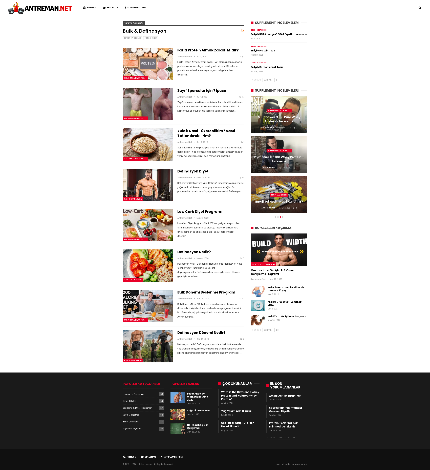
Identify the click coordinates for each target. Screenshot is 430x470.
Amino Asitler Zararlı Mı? (285, 396)
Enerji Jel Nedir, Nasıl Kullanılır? (279, 201)
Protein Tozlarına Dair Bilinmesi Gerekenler (283, 424)
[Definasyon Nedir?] (148, 265)
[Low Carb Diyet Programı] (148, 225)
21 (243, 96)
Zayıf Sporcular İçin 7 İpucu (201, 90)
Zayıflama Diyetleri (132, 428)
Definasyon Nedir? (194, 251)
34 (242, 177)
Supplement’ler (136, 7)
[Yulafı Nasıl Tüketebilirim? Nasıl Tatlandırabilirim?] (148, 144)
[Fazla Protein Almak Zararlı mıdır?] (148, 64)
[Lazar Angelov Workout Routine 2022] (177, 397)
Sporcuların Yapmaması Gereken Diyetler (285, 409)
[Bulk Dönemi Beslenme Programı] (148, 306)
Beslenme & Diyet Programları (136, 78)
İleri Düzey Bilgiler (132, 38)
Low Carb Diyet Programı (199, 211)
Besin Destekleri (259, 30)
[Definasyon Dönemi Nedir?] (148, 346)
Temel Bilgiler (151, 38)
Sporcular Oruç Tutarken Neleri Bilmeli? (237, 424)
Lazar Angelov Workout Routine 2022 (197, 396)
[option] (279, 156)
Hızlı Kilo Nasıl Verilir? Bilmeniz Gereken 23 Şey (286, 289)
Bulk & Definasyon (133, 199)
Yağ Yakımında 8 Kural (236, 411)
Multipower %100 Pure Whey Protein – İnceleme (279, 119)
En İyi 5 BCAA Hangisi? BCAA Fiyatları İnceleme (279, 34)
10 (243, 298)
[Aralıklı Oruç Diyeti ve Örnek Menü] (258, 305)
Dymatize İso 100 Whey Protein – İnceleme (279, 159)
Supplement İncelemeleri (280, 110)
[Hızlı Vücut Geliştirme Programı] (258, 320)
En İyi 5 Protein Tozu (263, 50)
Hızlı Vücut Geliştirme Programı (287, 316)
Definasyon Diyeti (193, 171)
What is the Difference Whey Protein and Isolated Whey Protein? (240, 395)
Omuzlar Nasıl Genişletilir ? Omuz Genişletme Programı (272, 272)
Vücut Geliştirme (131, 415)
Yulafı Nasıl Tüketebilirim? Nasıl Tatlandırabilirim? (206, 133)
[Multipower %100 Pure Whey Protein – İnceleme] (279, 114)
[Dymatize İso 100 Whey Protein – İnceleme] (279, 154)
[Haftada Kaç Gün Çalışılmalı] (177, 428)
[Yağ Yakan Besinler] (177, 414)
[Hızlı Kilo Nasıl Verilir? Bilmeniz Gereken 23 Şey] (258, 291)
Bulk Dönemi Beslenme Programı (206, 292)
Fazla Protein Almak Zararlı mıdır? (208, 50)
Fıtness (91, 7)
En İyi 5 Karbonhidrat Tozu (267, 67)
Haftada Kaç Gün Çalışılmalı (197, 426)
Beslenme (112, 7)
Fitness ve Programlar (263, 264)
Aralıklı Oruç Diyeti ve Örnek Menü (285, 303)
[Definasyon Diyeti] (148, 185)
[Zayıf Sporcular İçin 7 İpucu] (148, 104)
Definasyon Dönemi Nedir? (201, 332)
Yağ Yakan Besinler (198, 410)
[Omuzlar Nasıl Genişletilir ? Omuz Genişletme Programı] (279, 249)
